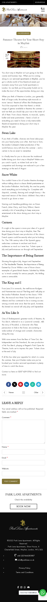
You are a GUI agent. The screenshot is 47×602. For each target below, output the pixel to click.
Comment (6, 417)
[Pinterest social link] (20, 384)
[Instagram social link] (21, 587)
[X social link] (14, 384)
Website (5, 469)
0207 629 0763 (25, 372)
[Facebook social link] (8, 384)
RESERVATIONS (40, 2)
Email (5, 458)
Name (5, 447)
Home (17, 23)
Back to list (23, 392)
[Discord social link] (28, 587)
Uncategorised (26, 23)
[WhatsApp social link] (32, 384)
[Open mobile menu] (42, 9)
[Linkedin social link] (26, 384)
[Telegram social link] (38, 384)
